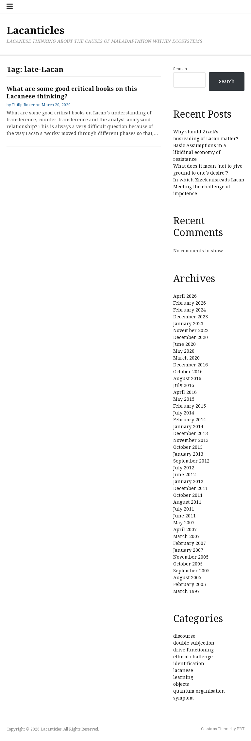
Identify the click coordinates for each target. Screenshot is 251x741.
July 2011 (183, 509)
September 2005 (191, 570)
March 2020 (186, 358)
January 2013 (188, 454)
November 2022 (191, 330)
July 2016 (183, 385)
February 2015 (189, 406)
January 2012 (188, 481)
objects (181, 684)
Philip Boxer (23, 105)
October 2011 (188, 495)
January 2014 (188, 426)
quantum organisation (199, 691)
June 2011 (184, 515)
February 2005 (189, 584)
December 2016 (190, 364)
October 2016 (188, 371)
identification (188, 663)
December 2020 (190, 337)
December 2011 (190, 488)
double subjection (193, 643)
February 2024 (189, 309)
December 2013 (190, 433)
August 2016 (187, 378)
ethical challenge (193, 656)
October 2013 (188, 447)
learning (183, 677)
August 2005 (187, 577)
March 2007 (186, 536)
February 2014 (189, 419)
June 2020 (184, 344)
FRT (240, 729)
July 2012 (183, 467)
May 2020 (183, 351)
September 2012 (191, 460)
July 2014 (183, 412)
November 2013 (191, 440)
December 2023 (190, 316)
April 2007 (185, 529)
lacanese (183, 670)
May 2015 (183, 399)
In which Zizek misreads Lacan (208, 179)
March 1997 (186, 591)
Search (180, 68)
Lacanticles (35, 30)
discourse (184, 636)
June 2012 (184, 474)
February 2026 (189, 303)
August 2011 (187, 502)
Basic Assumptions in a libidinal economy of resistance (199, 152)
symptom (183, 697)
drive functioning (193, 649)
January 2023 (188, 323)
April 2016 (185, 392)
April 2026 (185, 296)
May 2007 (183, 522)
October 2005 (188, 563)
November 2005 (191, 557)
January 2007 (188, 550)
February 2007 (189, 543)
